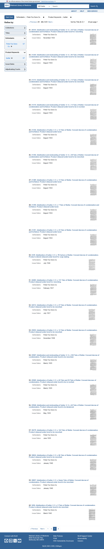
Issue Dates (9, 64)
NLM (44, 546)
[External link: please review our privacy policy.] (6, 541)
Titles (7, 33)
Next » (50, 22)
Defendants (9, 38)
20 (92, 22)
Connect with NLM (10, 536)
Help (82, 11)
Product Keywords (12, 52)
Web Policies (58, 536)
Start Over (9, 17)
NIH (48, 546)
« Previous (33, 22)
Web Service (92, 11)
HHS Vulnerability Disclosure (63, 541)
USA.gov (59, 546)
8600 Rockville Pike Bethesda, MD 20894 (36, 539)
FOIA (55, 538)
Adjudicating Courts (12, 69)
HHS (52, 546)
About (74, 11)
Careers (80, 541)
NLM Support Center (85, 536)
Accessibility (82, 538)
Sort (77, 22)
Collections (9, 28)
